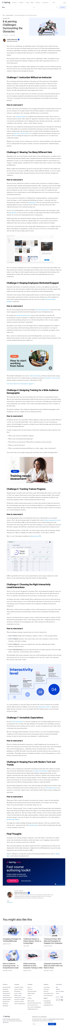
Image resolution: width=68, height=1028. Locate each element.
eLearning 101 (10, 902)
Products (5, 984)
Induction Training (18, 989)
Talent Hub (46, 991)
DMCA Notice (5, 1022)
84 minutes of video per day (52, 378)
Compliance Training (18, 987)
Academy (46, 984)
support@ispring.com (48, 1005)
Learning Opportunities (48, 993)
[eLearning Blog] (6, 1016)
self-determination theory (23, 315)
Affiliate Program (31, 993)
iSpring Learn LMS (35, 536)
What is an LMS (31, 1000)
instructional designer (17, 721)
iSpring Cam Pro (6, 1001)
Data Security (19, 1020)
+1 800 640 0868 (47, 1003)
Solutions (16, 984)
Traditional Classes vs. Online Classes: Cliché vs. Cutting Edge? (32, 941)
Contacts (30, 995)
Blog (57, 987)
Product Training (18, 993)
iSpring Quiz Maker (7, 999)
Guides (57, 993)
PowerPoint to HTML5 (19, 1001)
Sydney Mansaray (11, 41)
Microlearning (17, 991)
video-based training (35, 376)
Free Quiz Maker (6, 995)
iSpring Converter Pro (7, 997)
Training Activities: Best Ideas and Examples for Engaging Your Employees (53, 941)
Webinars (58, 989)
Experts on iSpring (60, 991)
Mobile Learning (17, 995)
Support (32, 2)
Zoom (15, 135)
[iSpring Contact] (56, 3)
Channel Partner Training (19, 997)
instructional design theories (43, 309)
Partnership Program (32, 991)
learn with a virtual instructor (22, 133)
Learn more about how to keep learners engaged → (21, 384)
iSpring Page (5, 1005)
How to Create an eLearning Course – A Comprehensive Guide (11, 966)
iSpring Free (5, 1003)
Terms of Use (6, 1020)
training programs (21, 116)
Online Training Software (19, 1003)
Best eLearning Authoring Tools (34, 1003)
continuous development (40, 771)
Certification (46, 989)
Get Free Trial (13, 880)
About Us (29, 987)
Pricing (27, 2)
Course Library (47, 987)
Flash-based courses (51, 788)
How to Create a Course (33, 1005)
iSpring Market (6, 991)
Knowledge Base (47, 1000)
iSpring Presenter (6, 993)
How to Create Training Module (34, 1007)
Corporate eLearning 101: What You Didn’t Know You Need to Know (53, 966)
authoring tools (32, 202)
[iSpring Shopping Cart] (59, 3)
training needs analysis (44, 707)
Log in (64, 2)
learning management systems (52, 520)
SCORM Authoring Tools (33, 1009)
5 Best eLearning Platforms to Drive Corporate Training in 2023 (32, 966)
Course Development (48, 995)
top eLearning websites (13, 819)
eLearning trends (33, 825)
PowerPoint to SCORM (19, 999)
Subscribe (62, 7)
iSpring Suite (13, 212)
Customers (30, 989)
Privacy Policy (12, 1020)
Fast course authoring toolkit (18, 868)
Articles (29, 998)
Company (30, 984)
